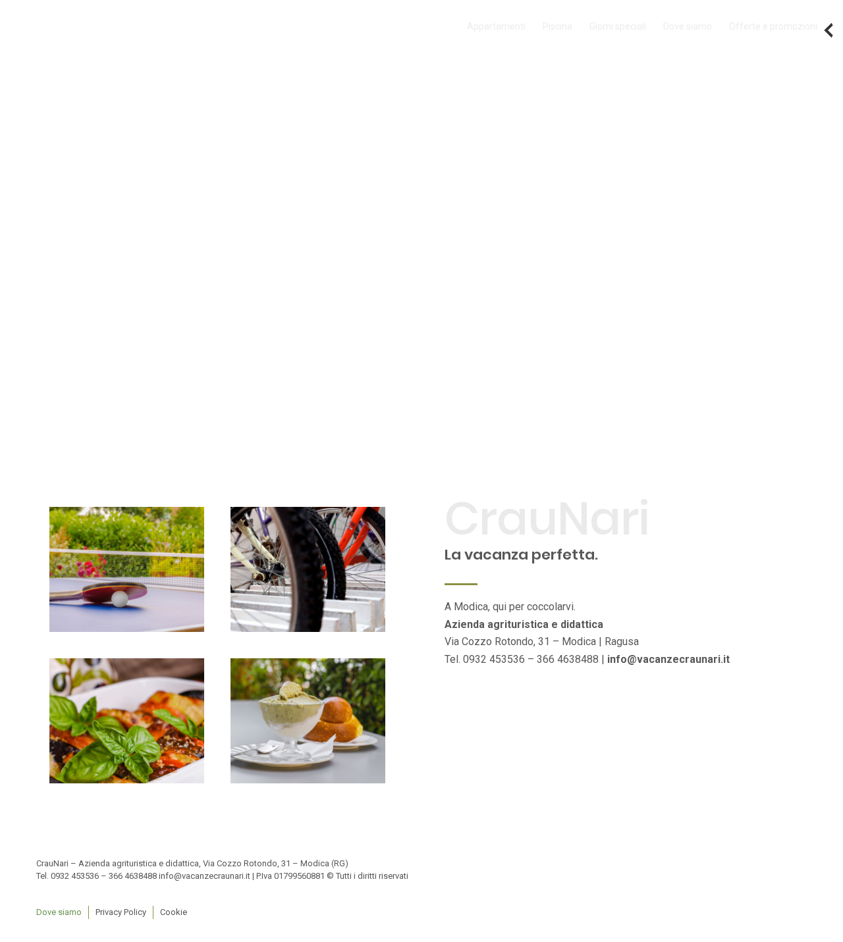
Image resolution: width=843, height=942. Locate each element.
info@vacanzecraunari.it (668, 659)
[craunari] (83, 26)
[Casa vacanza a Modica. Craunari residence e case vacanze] (126, 721)
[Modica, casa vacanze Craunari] (126, 569)
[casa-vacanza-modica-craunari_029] (307, 721)
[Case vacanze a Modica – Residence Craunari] (307, 569)
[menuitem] (496, 26)
